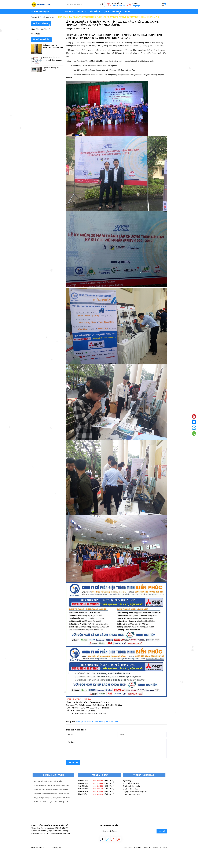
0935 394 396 (98, 786)
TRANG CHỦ (68, 11)
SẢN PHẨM (94, 11)
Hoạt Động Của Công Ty (41, 29)
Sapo (63, 847)
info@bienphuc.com (62, 833)
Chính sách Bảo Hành (131, 789)
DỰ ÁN (105, 11)
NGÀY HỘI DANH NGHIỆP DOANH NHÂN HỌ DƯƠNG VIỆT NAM (97, 722)
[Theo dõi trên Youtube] (119, 839)
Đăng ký (161, 831)
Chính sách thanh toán (131, 786)
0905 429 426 (98, 780)
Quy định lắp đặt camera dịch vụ (135, 792)
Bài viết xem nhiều (41, 39)
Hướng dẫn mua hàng (131, 783)
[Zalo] (194, 428)
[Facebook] (194, 422)
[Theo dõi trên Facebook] (102, 839)
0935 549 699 (98, 789)
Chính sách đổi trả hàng (131, 794)
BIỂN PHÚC (48, 847)
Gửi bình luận (73, 762)
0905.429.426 (118, 5)
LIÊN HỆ (127, 11)
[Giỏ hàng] (162, 5)
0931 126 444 (98, 783)
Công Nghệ (35, 34)
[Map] (194, 416)
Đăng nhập (136, 6)
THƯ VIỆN (115, 11)
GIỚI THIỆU (81, 11)
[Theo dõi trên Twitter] (108, 839)
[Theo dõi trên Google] (113, 839)
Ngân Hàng (127, 781)
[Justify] (101, 4)
